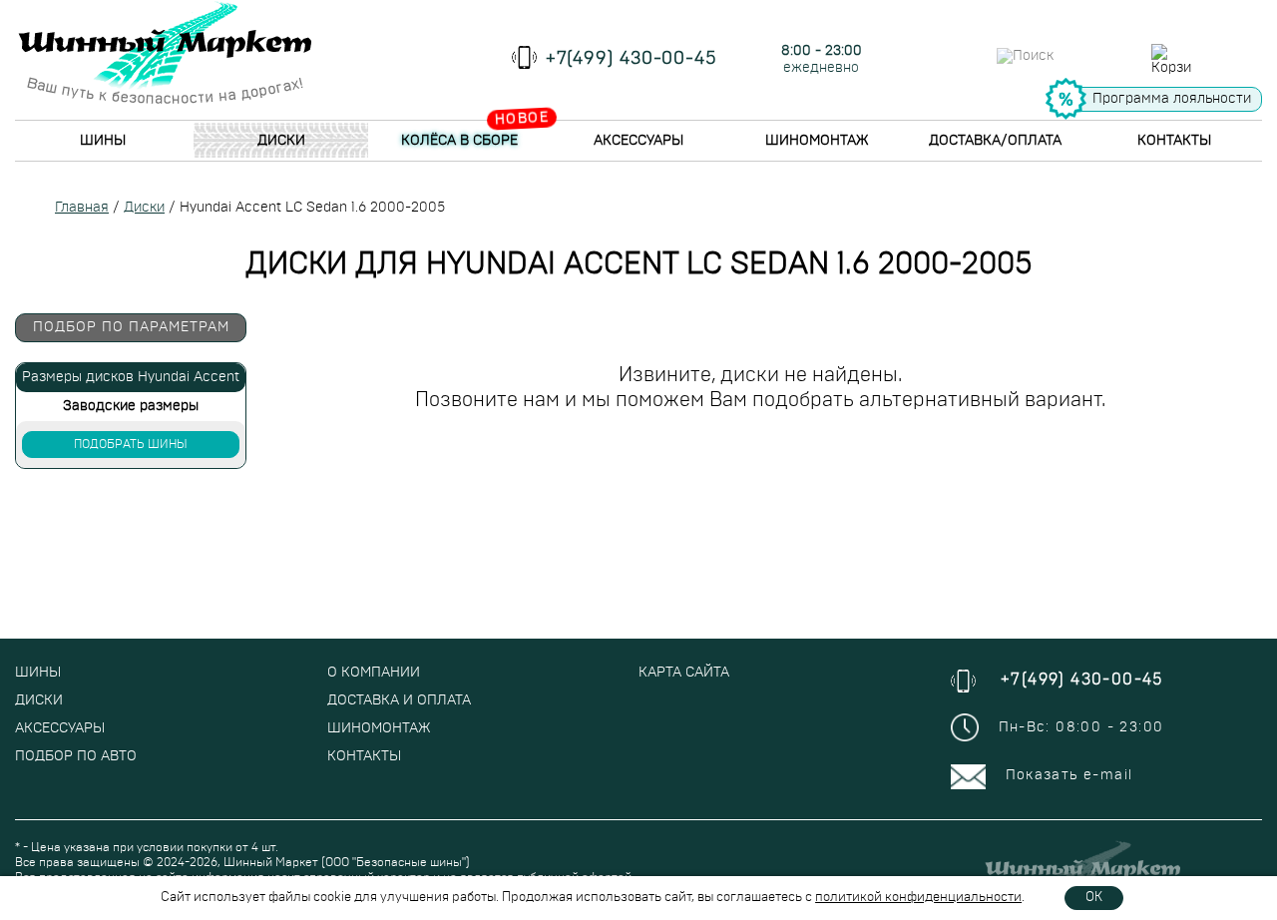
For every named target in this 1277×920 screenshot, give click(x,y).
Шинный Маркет (270, 862)
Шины (103, 141)
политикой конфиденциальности (918, 897)
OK (1093, 897)
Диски (281, 141)
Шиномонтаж (816, 141)
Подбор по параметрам (131, 327)
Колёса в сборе (459, 141)
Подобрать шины (131, 444)
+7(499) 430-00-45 (631, 59)
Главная (82, 208)
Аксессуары (638, 141)
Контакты (1174, 141)
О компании (373, 673)
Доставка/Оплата (995, 141)
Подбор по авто (76, 756)
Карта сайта (683, 673)
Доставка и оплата (399, 700)
